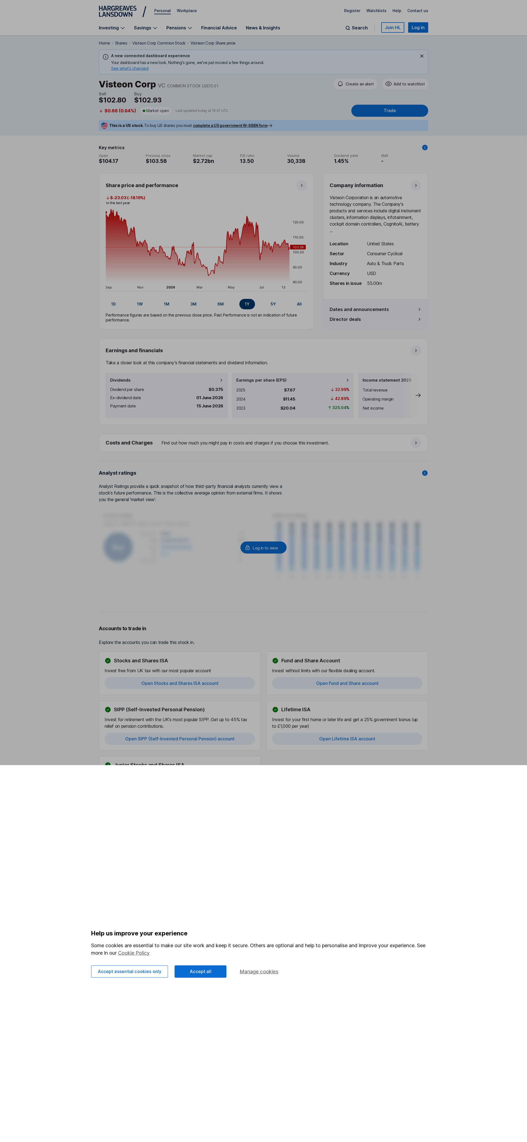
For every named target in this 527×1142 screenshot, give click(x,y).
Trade (390, 110)
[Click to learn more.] (425, 147)
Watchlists (376, 10)
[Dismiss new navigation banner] (422, 56)
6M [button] (220, 304)
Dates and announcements (359, 309)
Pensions (176, 27)
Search (360, 27)
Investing (109, 27)
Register (352, 10)
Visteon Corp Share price (213, 43)
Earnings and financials (134, 350)
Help (397, 10)
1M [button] (166, 304)
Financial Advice (219, 27)
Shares (121, 43)
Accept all (200, 971)
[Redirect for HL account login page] (263, 547)
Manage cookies (259, 971)
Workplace (187, 10)
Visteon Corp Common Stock (159, 43)
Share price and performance (142, 185)
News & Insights (263, 27)
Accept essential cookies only (130, 971)
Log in (418, 27)
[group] (206, 304)
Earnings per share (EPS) (261, 380)
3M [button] (193, 304)
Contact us (417, 10)
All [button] (299, 304)
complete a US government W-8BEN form (230, 125)
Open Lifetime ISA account (347, 738)
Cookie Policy (134, 953)
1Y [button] (247, 304)
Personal (162, 10)
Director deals (345, 319)
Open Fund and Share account (347, 683)
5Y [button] (273, 304)
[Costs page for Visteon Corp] (263, 443)
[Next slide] (412, 395)
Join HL (393, 27)
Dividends (120, 380)
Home (104, 43)
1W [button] (140, 304)
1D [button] (113, 304)
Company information (356, 185)
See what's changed (129, 68)
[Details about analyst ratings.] (425, 473)
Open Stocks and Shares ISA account (179, 683)
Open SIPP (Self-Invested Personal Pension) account (179, 738)
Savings (142, 27)
